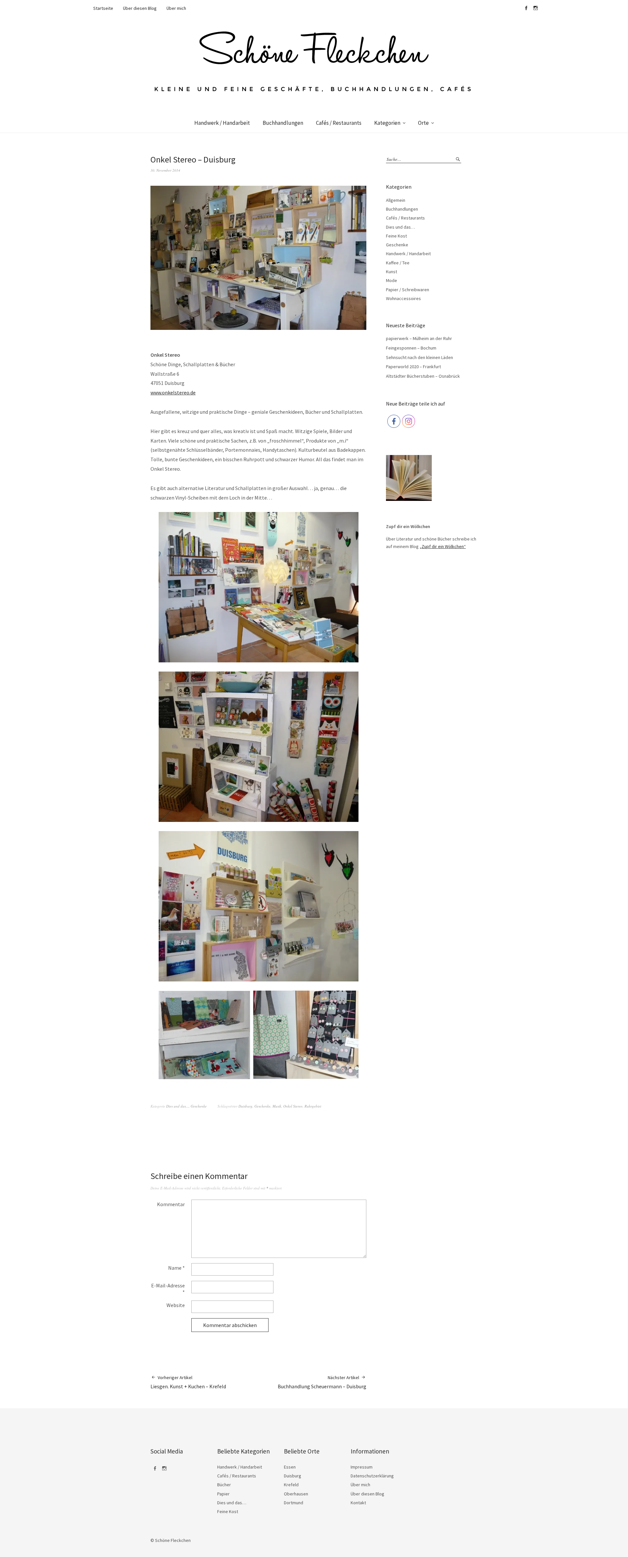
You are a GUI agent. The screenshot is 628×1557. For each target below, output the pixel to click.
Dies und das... (177, 1106)
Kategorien (387, 122)
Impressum (362, 1467)
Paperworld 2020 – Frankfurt (413, 367)
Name (176, 1267)
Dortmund (293, 1503)
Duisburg (245, 1106)
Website (175, 1305)
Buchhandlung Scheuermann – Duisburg (322, 1382)
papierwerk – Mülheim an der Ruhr (419, 338)
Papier (223, 1494)
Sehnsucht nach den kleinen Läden (419, 357)
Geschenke (199, 1106)
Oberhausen (296, 1494)
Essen (290, 1467)
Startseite (103, 8)
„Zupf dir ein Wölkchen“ (443, 546)
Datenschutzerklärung (372, 1476)
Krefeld (291, 1485)
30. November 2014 (165, 170)
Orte (423, 122)
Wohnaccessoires (403, 298)
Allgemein (395, 200)
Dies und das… (400, 227)
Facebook (526, 8)
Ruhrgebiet (313, 1106)
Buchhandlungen (283, 122)
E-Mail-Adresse (168, 1288)
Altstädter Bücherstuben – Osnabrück (423, 376)
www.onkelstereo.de (173, 392)
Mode (391, 280)
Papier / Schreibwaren (407, 290)
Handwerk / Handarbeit (222, 122)
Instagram (535, 8)
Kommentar (171, 1204)
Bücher (224, 1485)
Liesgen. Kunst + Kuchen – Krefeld (188, 1382)
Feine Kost (396, 236)
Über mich (176, 8)
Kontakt (358, 1503)
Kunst (391, 272)
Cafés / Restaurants (338, 122)
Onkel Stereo (293, 1106)
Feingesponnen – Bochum (411, 348)
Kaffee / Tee (398, 263)
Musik (276, 1106)
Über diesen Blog (140, 8)
